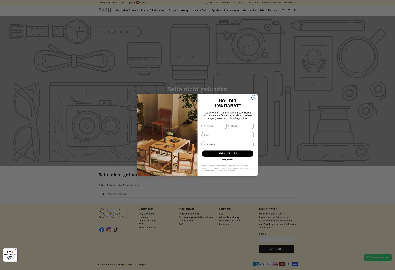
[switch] (10, 258)
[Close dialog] (254, 97)
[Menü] (15, 250)
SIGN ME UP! (227, 153)
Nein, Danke (227, 160)
